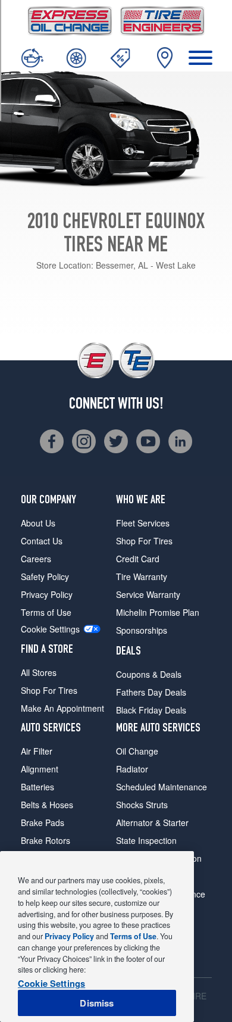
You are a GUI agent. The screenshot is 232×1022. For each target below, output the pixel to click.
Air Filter (36, 751)
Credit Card (137, 559)
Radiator (132, 769)
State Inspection (146, 840)
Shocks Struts (142, 805)
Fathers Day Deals (151, 692)
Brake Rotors (45, 840)
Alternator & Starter (152, 822)
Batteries (37, 787)
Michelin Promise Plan (157, 612)
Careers (36, 559)
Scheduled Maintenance (161, 787)
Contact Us (41, 541)
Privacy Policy (47, 594)
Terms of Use (46, 612)
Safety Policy (45, 576)
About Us (38, 523)
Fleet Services (143, 523)
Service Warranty (148, 594)
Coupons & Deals (148, 674)
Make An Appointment (62, 708)
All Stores (39, 672)
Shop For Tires (49, 690)
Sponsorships (141, 630)
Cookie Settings (50, 629)
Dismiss (97, 1002)
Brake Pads (42, 822)
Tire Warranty (141, 576)
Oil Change (137, 751)
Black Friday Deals (151, 710)
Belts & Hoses (47, 805)
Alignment (39, 769)
